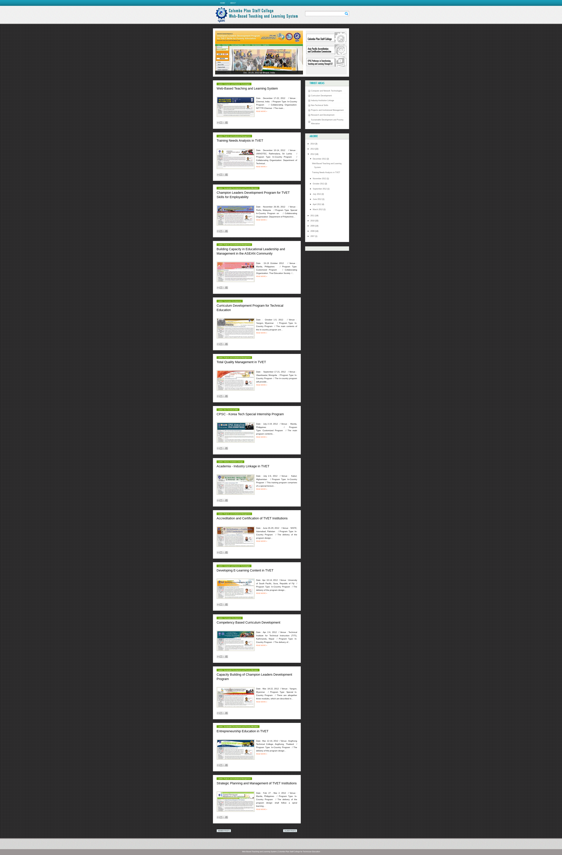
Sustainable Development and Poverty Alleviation (241, 188)
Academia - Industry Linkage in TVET (243, 466)
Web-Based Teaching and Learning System (247, 88)
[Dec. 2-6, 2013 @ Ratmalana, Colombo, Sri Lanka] (259, 52)
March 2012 (318, 209)
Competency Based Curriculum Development (248, 622)
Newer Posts (224, 831)
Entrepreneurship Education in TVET (242, 731)
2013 (312, 149)
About (233, 3)
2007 (312, 236)
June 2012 (317, 199)
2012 (312, 154)
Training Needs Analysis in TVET (240, 140)
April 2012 (317, 204)
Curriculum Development (232, 301)
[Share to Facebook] (226, 122)
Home (222, 3)
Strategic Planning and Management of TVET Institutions (257, 783)
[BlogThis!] (221, 122)
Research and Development (322, 115)
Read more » (261, 111)
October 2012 (319, 184)
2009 (312, 226)
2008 (312, 231)
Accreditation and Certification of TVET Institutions (252, 518)
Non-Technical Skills (231, 410)
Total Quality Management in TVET (241, 362)
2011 (312, 215)
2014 (312, 144)
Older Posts (290, 831)
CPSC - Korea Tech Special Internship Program (250, 414)
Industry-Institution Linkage (233, 462)
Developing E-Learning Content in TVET (245, 570)
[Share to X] (223, 122)
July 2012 (317, 194)
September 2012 (320, 189)
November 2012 (320, 178)
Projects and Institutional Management (237, 136)
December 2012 (320, 159)
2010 (312, 221)
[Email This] (218, 122)
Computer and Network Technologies (237, 84)
